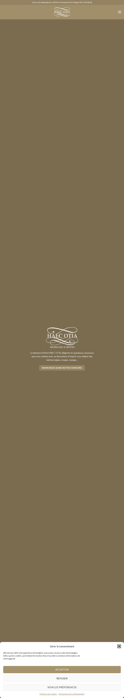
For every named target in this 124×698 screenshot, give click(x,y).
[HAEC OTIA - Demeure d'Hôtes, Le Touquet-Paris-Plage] (62, 12)
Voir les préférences (62, 687)
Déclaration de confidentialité (71, 694)
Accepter (62, 669)
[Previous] (7, 349)
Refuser (62, 678)
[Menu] (120, 12)
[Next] (117, 349)
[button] (119, 646)
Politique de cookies (48, 694)
